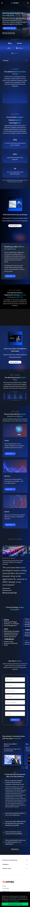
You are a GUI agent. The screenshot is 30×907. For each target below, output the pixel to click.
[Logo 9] (20, 48)
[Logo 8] (9, 49)
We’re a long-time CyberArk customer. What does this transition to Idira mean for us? (14, 782)
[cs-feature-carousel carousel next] (28, 551)
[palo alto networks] (15, 3)
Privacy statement (14, 900)
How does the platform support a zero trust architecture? (15, 814)
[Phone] (15, 708)
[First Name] (15, 679)
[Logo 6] (10, 44)
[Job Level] (15, 702)
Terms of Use (5, 891)
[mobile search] (28, 3)
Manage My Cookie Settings (15, 904)
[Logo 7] (20, 44)
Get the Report (14, 225)
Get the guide (14, 362)
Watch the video (8, 28)
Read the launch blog (8, 32)
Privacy (4, 886)
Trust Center (5, 888)
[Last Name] (15, 685)
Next (26, 767)
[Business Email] (15, 691)
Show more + (15, 849)
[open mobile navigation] (2, 3)
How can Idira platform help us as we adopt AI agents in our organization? (15, 842)
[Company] (15, 696)
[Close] (28, 894)
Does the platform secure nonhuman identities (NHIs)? (13, 832)
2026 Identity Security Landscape (15, 180)
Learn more (9, 276)
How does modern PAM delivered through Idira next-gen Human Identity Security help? (15, 823)
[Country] (15, 714)
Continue (14, 719)
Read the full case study (9, 592)
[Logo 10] (15, 54)
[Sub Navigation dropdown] (15, 60)
